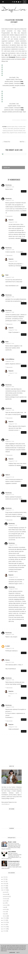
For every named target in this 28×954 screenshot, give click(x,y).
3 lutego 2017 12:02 (9, 186)
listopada (5, 894)
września (5, 898)
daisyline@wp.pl (5, 804)
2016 (4, 918)
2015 (4, 920)
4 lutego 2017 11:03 (13, 461)
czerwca (5, 905)
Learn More (12, 952)
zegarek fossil (13, 132)
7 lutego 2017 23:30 (9, 707)
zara (24, 130)
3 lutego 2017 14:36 (9, 296)
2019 (4, 885)
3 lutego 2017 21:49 (9, 477)
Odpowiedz (23, 191)
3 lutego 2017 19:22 (13, 330)
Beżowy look (7, 167)
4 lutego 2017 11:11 (9, 510)
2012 (4, 926)
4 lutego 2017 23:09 (9, 662)
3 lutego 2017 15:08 (9, 312)
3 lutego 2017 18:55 (9, 386)
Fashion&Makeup (9, 359)
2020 (4, 883)
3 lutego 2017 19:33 (9, 441)
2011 (4, 929)
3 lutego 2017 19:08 (9, 410)
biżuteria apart (10, 126)
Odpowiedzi (9, 216)
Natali (6, 275)
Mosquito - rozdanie (12, 842)
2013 (4, 924)
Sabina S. (7, 474)
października (6, 896)
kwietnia (5, 909)
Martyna (7, 660)
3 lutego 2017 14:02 (9, 277)
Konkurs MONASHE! (12, 851)
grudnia (5, 892)
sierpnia (5, 900)
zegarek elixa (5, 132)
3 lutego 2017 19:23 (13, 373)
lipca (4, 903)
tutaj (21, 81)
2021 (4, 881)
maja (4, 907)
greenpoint (16, 128)
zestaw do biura (22, 132)
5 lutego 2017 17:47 (13, 693)
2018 (4, 888)
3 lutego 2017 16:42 (9, 343)
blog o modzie (19, 126)
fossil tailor (10, 128)
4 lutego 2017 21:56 (9, 648)
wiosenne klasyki (18, 130)
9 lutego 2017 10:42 (13, 726)
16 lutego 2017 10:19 (13, 577)
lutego (4, 913)
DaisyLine (11, 219)
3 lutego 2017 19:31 (13, 423)
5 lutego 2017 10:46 (9, 679)
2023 (4, 877)
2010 (4, 931)
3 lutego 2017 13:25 (9, 249)
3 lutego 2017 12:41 (9, 200)
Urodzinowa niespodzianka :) (14, 861)
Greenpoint (12, 57)
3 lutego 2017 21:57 (9, 494)
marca (4, 911)
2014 (4, 922)
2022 (4, 879)
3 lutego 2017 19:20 (13, 222)
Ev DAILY (7, 646)
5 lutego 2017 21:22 (13, 525)
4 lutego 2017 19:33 (9, 634)
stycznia (5, 916)
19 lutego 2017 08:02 (13, 589)
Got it (18, 952)
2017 (4, 890)
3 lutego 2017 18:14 (9, 361)
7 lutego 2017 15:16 (13, 545)
